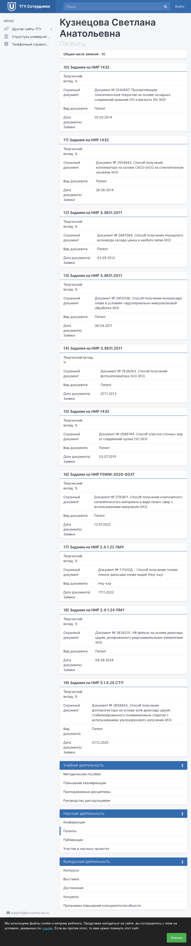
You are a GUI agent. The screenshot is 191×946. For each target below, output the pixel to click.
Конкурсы (71, 870)
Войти (179, 6)
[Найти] (165, 6)
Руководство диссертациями (86, 800)
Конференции (74, 822)
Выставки (71, 879)
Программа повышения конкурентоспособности (102, 905)
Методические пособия (82, 774)
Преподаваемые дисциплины (87, 792)
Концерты (71, 897)
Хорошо (177, 937)
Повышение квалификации (84, 783)
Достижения (73, 888)
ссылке (47, 928)
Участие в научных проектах (86, 849)
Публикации (73, 840)
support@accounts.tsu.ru (29, 913)
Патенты (70, 831)
